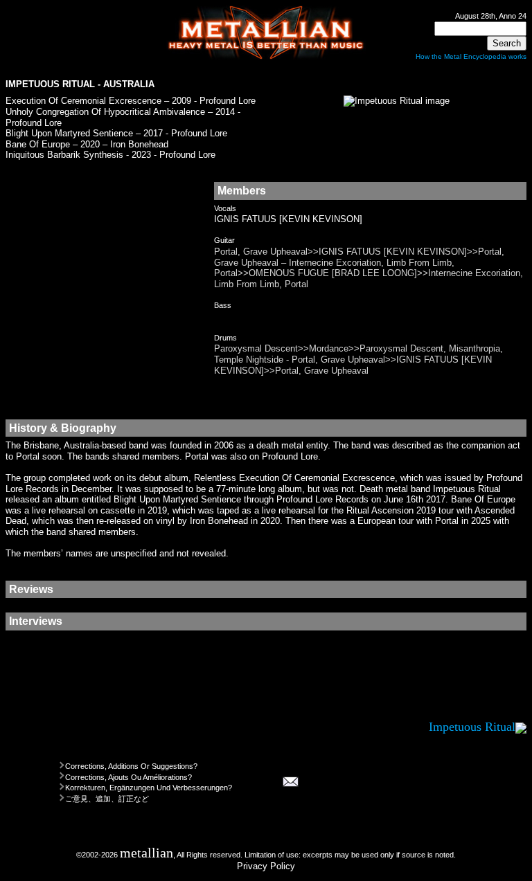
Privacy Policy (266, 866)
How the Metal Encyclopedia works (471, 56)
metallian (146, 853)
